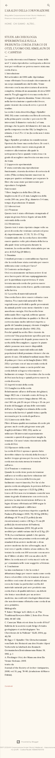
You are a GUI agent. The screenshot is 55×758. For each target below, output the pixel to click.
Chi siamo (19, 23)
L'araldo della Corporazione (27, 10)
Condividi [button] (9, 686)
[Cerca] (48, 4)
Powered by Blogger (30, 742)
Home (8, 23)
